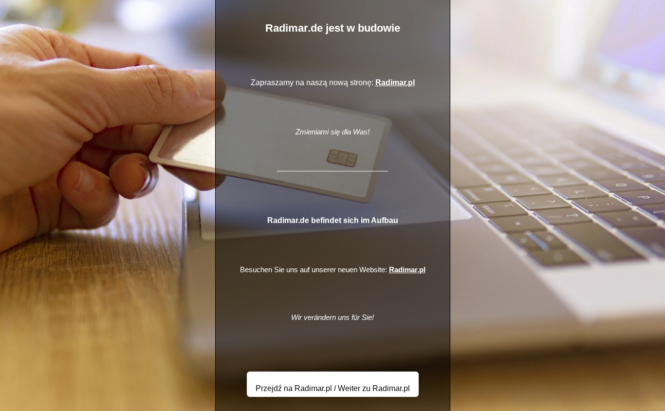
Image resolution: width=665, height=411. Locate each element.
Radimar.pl (395, 82)
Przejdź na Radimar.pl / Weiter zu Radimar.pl (333, 388)
